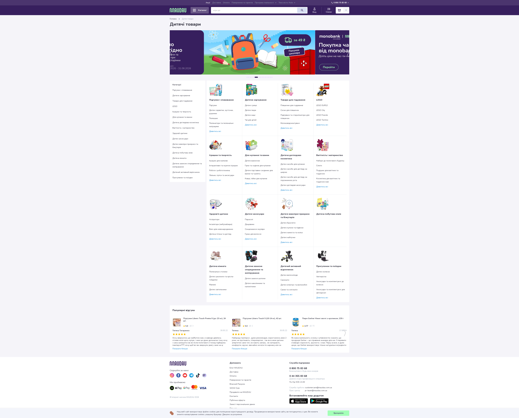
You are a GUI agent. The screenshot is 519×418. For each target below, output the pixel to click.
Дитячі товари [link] (187, 19)
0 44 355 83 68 (298, 376)
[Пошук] (302, 10)
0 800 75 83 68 (340, 2)
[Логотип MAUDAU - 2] (179, 10)
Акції (208, 2)
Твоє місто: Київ (286, 2)
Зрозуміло (338, 413)
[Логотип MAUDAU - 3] (200, 363)
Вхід (314, 12)
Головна (173, 19)
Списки (329, 12)
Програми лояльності (264, 2)
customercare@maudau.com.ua (318, 387)
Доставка (216, 2)
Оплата (226, 2)
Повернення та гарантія (242, 2)
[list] (172, 375)
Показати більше (180, 349)
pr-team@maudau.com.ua (316, 390)
